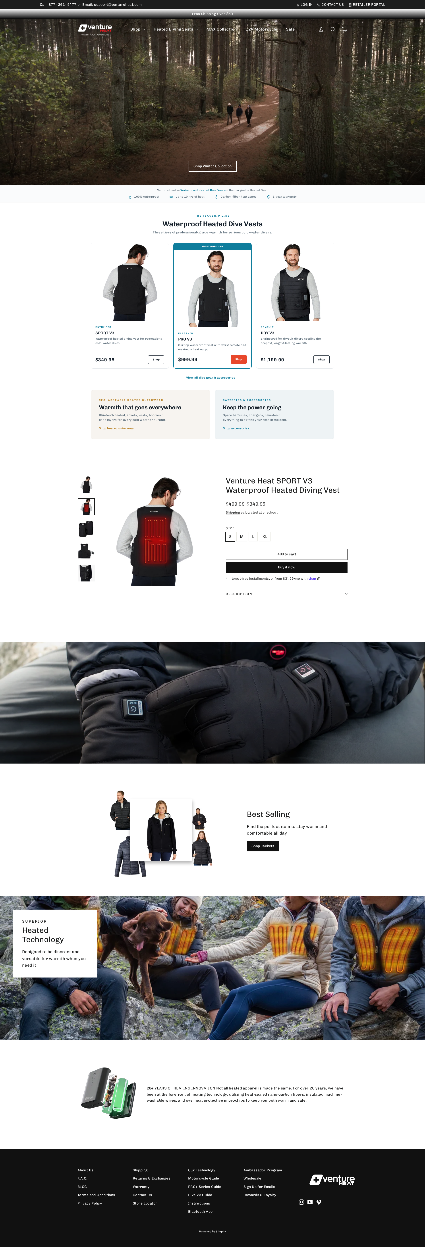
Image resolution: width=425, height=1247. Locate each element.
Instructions (199, 1203)
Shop (135, 29)
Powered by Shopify (212, 1231)
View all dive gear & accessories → (212, 377)
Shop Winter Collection (212, 166)
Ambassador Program (262, 1170)
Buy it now (286, 567)
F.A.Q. (82, 1178)
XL (265, 536)
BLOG (82, 1187)
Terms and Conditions (96, 1195)
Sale (290, 29)
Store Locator (145, 1203)
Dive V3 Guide (200, 1195)
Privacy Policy (89, 1203)
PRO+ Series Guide (204, 1187)
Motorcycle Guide (203, 1178)
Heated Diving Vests (174, 29)
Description (239, 594)
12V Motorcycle (261, 29)
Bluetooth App (200, 1211)
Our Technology (201, 1170)
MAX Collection (222, 29)
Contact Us (142, 1195)
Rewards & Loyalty (259, 1195)
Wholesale (252, 1178)
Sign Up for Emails (259, 1187)
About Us (85, 1170)
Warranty (141, 1187)
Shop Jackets (262, 846)
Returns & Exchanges (151, 1178)
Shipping (233, 512)
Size (230, 528)
